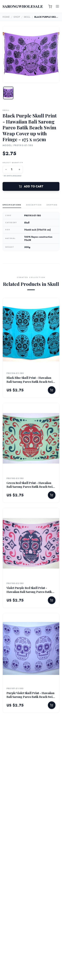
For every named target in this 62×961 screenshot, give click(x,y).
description (33, 205)
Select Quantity (13, 162)
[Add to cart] (51, 390)
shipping (52, 205)
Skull (27, 16)
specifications (12, 205)
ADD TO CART (33, 186)
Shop (17, 16)
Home (6, 16)
